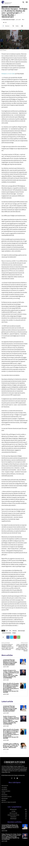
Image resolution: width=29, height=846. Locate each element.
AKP (7, 630)
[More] (22, 26)
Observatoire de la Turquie (9, 19)
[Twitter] (11, 637)
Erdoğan (14, 632)
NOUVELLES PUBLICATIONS (14, 6)
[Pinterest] (15, 637)
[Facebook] (8, 637)
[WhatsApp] (18, 637)
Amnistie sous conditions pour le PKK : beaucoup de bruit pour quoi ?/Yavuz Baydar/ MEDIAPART (11, 745)
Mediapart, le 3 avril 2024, (8, 73)
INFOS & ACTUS (5, 6)
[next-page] (7, 752)
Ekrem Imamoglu (21, 630)
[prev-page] (4, 752)
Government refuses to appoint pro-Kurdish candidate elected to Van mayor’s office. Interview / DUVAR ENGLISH (7, 647)
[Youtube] (17, 778)
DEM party (14, 630)
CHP (10, 630)
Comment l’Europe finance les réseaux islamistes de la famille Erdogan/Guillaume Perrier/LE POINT (10, 662)
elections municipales (6, 632)
